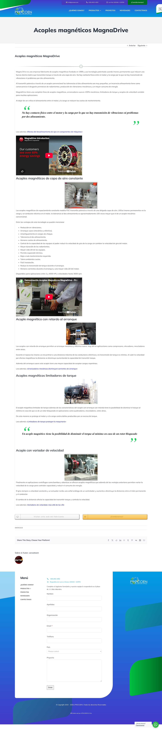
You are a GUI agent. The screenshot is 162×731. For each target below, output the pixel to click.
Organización (52, 615)
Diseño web (75, 713)
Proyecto (50, 658)
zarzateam (34, 553)
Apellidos (50, 604)
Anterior (132, 45)
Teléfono (50, 636)
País (48, 647)
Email (50, 626)
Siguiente (141, 45)
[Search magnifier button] (160, 9)
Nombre (50, 594)
